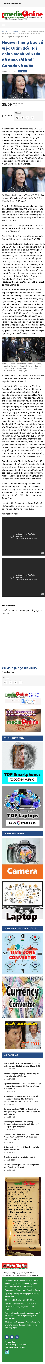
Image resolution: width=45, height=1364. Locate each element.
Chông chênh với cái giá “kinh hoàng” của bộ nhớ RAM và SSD (21, 1148)
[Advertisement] (22, 640)
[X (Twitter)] (17, 1337)
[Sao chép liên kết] (27, 118)
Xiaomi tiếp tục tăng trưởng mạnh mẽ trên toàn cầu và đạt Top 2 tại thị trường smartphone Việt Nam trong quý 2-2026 (21, 1098)
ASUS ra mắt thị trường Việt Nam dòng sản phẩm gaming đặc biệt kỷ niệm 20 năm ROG (22, 1064)
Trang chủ (5, 31)
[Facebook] (7, 1337)
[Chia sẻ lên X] (22, 118)
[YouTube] (12, 1337)
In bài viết (8, 116)
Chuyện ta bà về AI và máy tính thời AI (19, 1157)
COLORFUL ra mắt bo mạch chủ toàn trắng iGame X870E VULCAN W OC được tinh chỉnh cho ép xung (21, 1136)
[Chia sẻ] (32, 118)
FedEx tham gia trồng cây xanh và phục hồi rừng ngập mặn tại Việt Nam (22, 1074)
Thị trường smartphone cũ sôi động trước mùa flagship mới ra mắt (21, 1166)
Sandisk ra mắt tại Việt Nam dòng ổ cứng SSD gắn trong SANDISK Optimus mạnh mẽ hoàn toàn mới (22, 1111)
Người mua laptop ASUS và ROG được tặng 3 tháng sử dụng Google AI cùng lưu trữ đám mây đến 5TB (22, 1086)
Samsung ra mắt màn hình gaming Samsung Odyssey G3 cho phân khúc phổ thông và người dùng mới (21, 1124)
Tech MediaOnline (12, 3)
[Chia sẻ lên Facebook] (17, 118)
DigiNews (14, 31)
